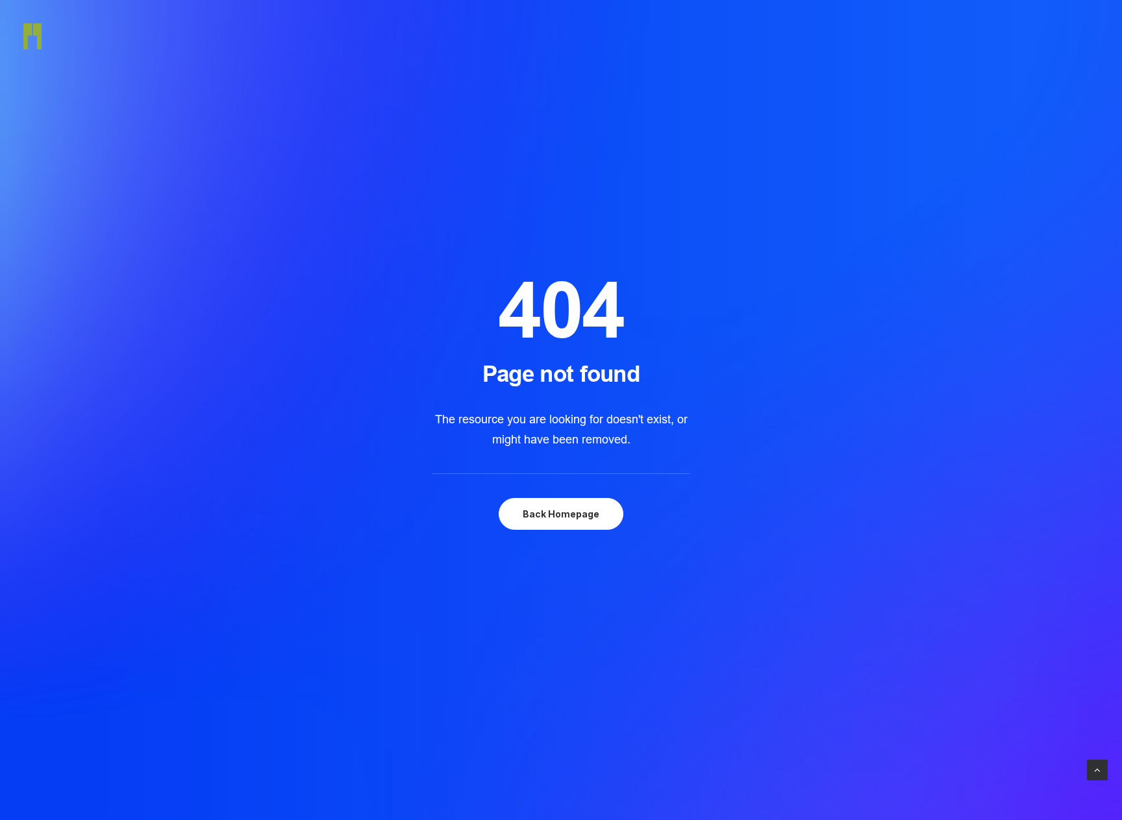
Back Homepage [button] (561, 513)
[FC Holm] (32, 36)
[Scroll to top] (1097, 769)
